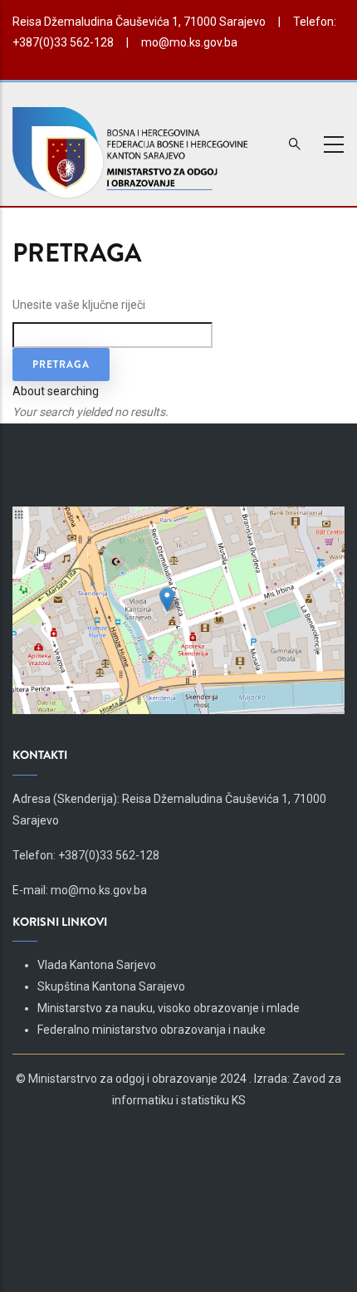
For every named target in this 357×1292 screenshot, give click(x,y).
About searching (55, 391)
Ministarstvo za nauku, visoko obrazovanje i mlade (168, 1008)
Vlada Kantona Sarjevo (96, 964)
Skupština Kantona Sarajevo (111, 986)
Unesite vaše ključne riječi (78, 304)
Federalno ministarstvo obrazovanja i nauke (151, 1029)
